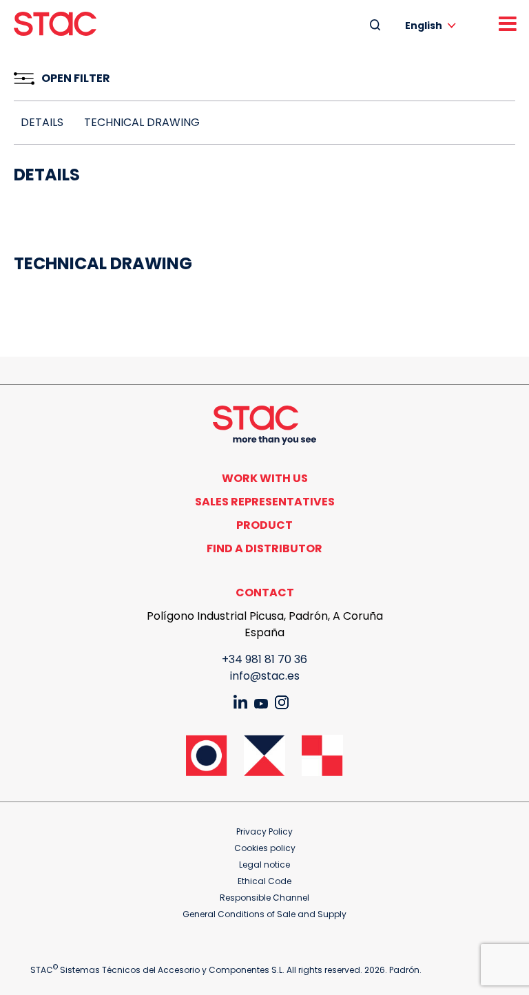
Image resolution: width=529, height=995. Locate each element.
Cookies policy (264, 848)
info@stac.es (265, 676)
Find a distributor (264, 548)
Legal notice (264, 864)
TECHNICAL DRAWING (142, 122)
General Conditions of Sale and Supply (264, 914)
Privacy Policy (264, 831)
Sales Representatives (265, 502)
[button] (433, 25)
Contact (265, 592)
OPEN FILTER (75, 78)
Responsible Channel (264, 897)
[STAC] (55, 24)
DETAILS (42, 122)
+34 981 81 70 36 (264, 659)
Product (264, 525)
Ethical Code (264, 881)
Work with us (265, 478)
